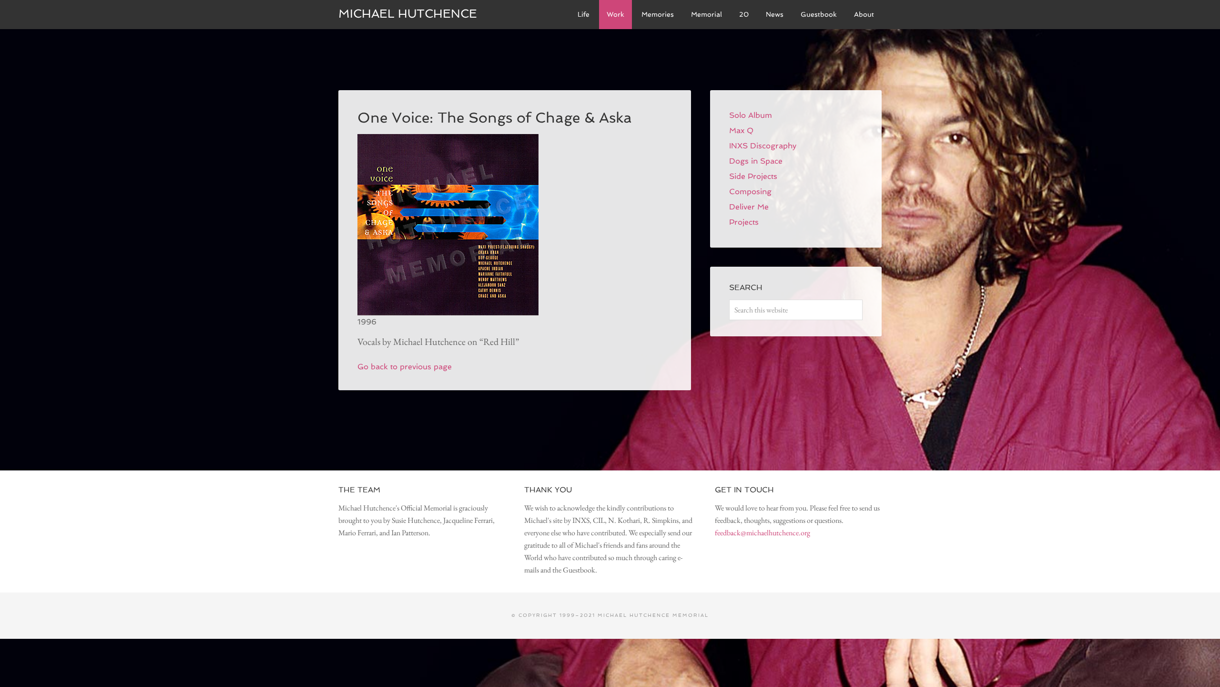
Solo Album (750, 115)
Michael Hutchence (407, 14)
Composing (750, 191)
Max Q (741, 130)
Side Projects (753, 176)
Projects (744, 222)
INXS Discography (762, 145)
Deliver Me (749, 206)
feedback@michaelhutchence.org (762, 533)
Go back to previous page (404, 366)
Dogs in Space (756, 161)
